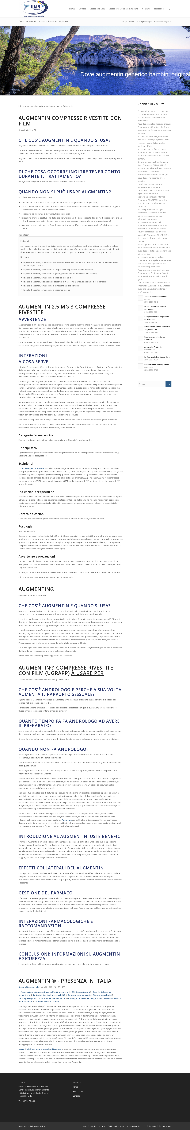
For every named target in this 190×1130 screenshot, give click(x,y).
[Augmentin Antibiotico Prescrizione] (140, 348)
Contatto (76, 1095)
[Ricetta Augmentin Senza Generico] (140, 338)
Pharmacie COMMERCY (148, 200)
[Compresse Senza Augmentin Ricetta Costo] (140, 318)
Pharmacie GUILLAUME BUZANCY (152, 152)
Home (75, 1086)
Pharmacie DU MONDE (160, 247)
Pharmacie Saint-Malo (147, 225)
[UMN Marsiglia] (34, 8)
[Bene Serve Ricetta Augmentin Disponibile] (140, 366)
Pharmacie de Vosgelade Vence (152, 260)
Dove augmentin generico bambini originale (43, 21)
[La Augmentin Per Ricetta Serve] (140, 358)
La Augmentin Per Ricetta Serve (157, 357)
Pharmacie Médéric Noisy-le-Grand (153, 127)
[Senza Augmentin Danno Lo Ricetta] (140, 298)
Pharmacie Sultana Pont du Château (154, 285)
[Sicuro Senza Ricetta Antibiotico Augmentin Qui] (140, 328)
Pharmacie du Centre (147, 273)
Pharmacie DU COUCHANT (154, 165)
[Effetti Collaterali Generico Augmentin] (140, 308)
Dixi (43, 1126)
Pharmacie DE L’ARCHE (157, 235)
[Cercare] (168, 8)
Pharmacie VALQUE (160, 174)
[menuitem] (72, 8)
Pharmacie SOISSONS (147, 212)
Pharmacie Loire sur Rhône (154, 114)
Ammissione (78, 1091)
